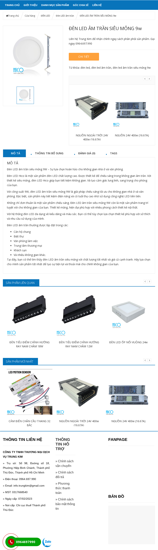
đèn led (85, 67)
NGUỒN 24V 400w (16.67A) (132, 135)
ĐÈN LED (45, 15)
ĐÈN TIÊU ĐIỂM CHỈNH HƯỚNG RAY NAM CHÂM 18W (29, 344)
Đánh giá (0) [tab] (86, 153)
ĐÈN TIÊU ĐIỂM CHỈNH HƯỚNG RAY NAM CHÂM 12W (79, 344)
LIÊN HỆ (97, 5)
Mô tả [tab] (15, 153)
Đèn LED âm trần (65, 15)
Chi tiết (83, 56)
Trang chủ (12, 5)
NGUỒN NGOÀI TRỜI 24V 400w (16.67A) (92, 137)
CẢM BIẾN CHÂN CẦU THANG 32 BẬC (29, 423)
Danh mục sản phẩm (55, 5)
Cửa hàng (30, 15)
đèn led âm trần (101, 67)
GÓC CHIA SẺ (80, 5)
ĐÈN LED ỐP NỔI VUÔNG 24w (128, 342)
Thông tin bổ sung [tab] (49, 153)
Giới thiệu (30, 5)
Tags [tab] (113, 153)
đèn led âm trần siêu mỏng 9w (132, 67)
